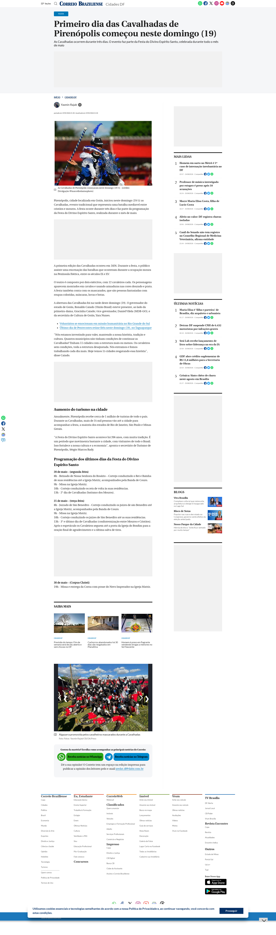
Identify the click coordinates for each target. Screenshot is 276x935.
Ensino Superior (80, 805)
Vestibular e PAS (80, 836)
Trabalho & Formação (82, 810)
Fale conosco (79, 857)
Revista (208, 832)
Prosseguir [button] (231, 910)
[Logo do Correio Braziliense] (81, 3)
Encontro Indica (211, 842)
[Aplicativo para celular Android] (216, 891)
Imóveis (110, 813)
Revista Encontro (216, 823)
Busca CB (110, 863)
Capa (43, 800)
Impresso (113, 844)
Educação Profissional (83, 846)
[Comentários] (3, 441)
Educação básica (80, 800)
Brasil (43, 815)
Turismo (44, 867)
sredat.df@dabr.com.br (129, 768)
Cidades (44, 805)
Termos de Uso (47, 883)
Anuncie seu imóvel (147, 805)
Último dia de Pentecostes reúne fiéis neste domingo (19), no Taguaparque (106, 327)
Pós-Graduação (80, 851)
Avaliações (176, 815)
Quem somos (46, 872)
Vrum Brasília (210, 818)
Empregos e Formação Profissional (121, 824)
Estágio (77, 815)
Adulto (109, 829)
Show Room (144, 831)
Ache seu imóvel (146, 800)
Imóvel (144, 796)
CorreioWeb (115, 796)
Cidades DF (71, 97)
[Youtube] (222, 5)
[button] (53, 913)
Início (57, 97)
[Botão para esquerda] (62, 698)
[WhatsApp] (200, 5)
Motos (175, 826)
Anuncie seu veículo (180, 805)
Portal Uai (209, 859)
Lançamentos (145, 815)
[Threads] (233, 5)
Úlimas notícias (145, 820)
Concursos (81, 861)
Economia (45, 820)
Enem (76, 820)
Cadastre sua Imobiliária (149, 857)
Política (44, 810)
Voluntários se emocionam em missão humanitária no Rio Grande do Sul (105, 323)
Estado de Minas (212, 854)
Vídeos (175, 820)
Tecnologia (45, 862)
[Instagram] (216, 5)
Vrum (176, 796)
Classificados (115, 804)
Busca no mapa (145, 810)
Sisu (75, 841)
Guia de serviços (146, 826)
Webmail (110, 800)
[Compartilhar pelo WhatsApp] (211, 175)
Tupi (206, 870)
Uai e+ (207, 864)
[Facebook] (205, 5)
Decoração (143, 836)
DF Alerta (209, 803)
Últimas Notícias (80, 826)
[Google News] (227, 5)
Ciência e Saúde (47, 846)
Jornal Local (210, 808)
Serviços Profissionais (115, 834)
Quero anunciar (113, 808)
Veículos (110, 818)
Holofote (44, 857)
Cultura (77, 831)
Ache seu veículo (179, 800)
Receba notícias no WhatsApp (85, 756)
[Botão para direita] (144, 698)
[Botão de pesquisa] (54, 3)
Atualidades (210, 837)
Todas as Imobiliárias (148, 851)
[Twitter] (211, 5)
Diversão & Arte (47, 831)
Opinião (44, 851)
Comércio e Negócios (115, 839)
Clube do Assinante (114, 868)
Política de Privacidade (50, 878)
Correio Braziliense (54, 796)
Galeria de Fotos (146, 841)
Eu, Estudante (83, 796)
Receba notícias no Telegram (131, 756)
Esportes (44, 836)
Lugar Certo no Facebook (149, 846)
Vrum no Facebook (179, 831)
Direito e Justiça (47, 841)
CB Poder (209, 813)
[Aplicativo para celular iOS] (216, 882)
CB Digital (111, 858)
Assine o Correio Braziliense (118, 874)
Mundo (44, 826)
